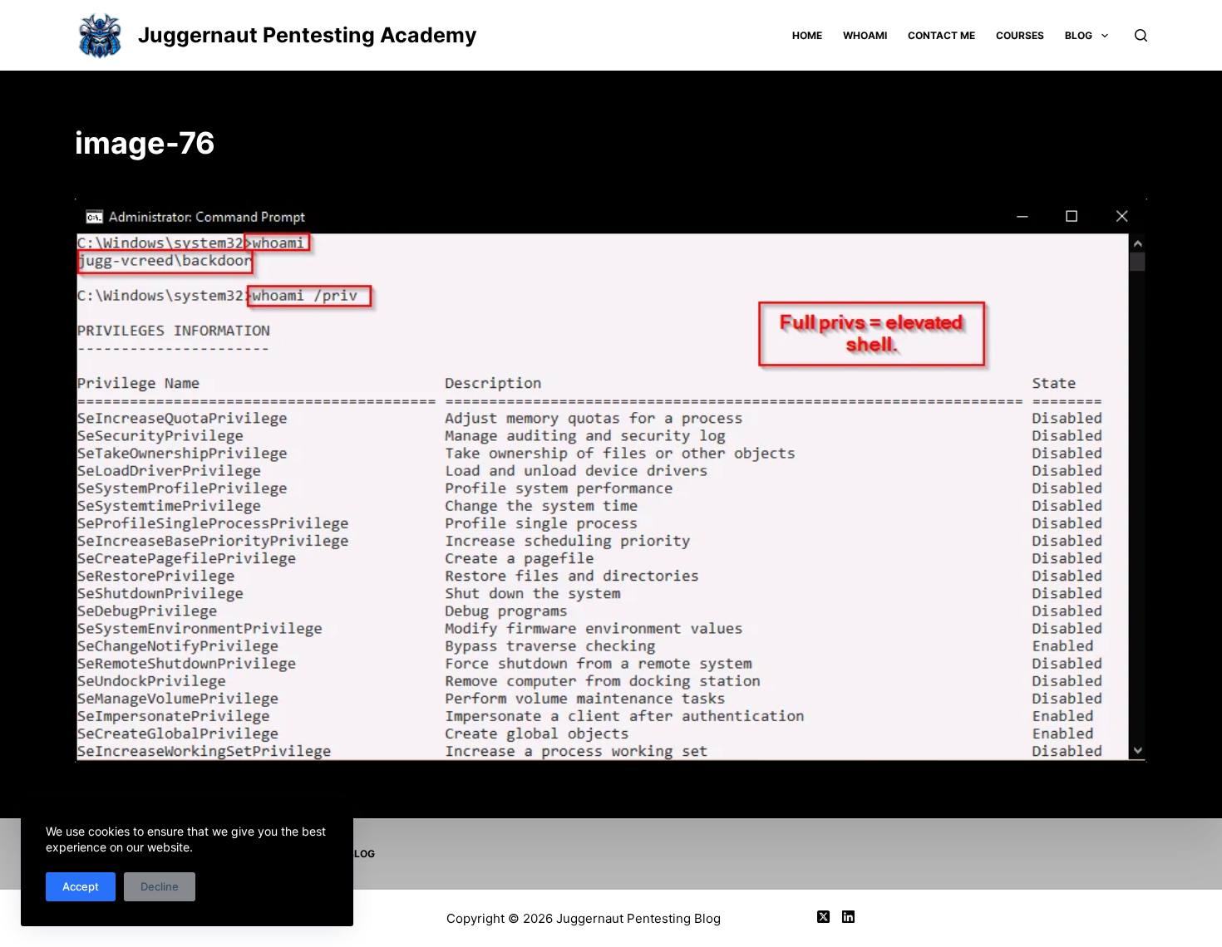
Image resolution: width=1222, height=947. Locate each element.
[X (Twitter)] (823, 916)
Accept (80, 886)
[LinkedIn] (848, 916)
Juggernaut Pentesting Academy (307, 34)
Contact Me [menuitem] (941, 35)
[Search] (1141, 35)
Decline (159, 886)
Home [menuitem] (807, 35)
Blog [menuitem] (1078, 35)
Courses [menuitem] (1020, 35)
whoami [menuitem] (865, 35)
